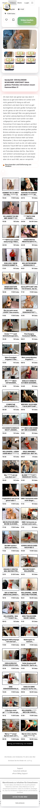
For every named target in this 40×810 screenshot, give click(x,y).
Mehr (19, 3)
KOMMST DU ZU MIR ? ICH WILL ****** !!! (11, 194)
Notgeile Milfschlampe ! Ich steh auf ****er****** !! (10, 641)
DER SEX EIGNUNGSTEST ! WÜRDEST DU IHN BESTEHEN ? (29, 311)
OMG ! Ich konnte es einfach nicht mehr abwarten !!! (29, 523)
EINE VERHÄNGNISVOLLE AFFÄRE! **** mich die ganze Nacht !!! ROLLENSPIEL (10, 688)
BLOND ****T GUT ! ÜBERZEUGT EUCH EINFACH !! (29, 476)
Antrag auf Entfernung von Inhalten (20, 743)
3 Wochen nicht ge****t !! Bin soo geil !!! (11, 711)
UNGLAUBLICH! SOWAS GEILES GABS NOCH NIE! (11, 664)
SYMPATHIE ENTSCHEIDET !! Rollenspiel (11, 405)
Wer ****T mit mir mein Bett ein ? (10, 476)
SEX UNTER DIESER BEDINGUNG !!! (29, 264)
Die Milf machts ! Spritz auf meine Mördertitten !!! (11, 547)
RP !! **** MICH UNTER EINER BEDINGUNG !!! (10, 382)
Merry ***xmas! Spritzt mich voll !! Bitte (10, 735)
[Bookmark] (13, 20)
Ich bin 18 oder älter (20, 797)
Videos (13, 3)
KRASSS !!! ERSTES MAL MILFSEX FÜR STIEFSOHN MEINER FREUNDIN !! (10, 570)
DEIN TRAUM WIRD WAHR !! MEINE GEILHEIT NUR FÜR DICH (29, 617)
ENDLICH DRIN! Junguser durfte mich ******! (29, 688)
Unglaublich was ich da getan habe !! (10, 499)
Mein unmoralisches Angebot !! (29, 358)
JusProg (29, 760)
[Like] (6, 20)
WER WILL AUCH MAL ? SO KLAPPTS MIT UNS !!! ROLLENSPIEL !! (29, 405)
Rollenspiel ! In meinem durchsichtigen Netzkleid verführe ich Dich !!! (29, 641)
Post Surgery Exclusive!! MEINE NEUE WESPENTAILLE (29, 335)
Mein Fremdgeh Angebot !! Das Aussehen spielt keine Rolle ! (10, 358)
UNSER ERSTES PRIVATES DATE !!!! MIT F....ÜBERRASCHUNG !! (29, 241)
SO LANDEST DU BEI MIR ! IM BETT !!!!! (10, 217)
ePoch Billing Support (20, 773)
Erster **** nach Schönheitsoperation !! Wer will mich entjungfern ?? (11, 335)
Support (20, 768)
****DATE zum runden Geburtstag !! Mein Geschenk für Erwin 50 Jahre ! (10, 241)
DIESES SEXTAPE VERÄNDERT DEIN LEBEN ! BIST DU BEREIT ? (10, 288)
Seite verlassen (19, 803)
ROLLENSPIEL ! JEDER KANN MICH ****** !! (11, 452)
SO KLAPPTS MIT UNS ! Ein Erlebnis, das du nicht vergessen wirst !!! (29, 288)
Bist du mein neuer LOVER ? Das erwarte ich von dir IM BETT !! (11, 311)
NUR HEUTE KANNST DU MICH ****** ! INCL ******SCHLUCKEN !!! (29, 194)
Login (26, 3)
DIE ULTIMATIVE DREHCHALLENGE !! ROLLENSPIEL (10, 594)
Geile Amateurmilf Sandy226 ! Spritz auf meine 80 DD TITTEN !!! (29, 664)
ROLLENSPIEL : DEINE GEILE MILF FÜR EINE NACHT (29, 594)
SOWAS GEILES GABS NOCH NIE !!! (29, 546)
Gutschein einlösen (20, 771)
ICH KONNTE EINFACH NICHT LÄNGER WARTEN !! (10, 429)
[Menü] (32, 2)
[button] (20, 84)
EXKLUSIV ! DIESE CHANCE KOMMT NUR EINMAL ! (10, 264)
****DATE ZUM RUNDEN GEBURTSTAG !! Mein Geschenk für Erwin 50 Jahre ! (29, 217)
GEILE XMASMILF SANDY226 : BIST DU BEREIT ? (29, 452)
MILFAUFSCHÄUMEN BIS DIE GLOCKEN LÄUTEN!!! (11, 523)
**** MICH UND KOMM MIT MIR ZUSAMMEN (29, 429)
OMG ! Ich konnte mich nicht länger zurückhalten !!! (29, 499)
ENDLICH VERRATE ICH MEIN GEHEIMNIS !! (29, 382)
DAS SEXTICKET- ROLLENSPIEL (29, 570)
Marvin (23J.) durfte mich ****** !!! (29, 735)
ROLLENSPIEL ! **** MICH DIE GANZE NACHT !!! (29, 711)
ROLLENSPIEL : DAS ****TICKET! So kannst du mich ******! (11, 617)
